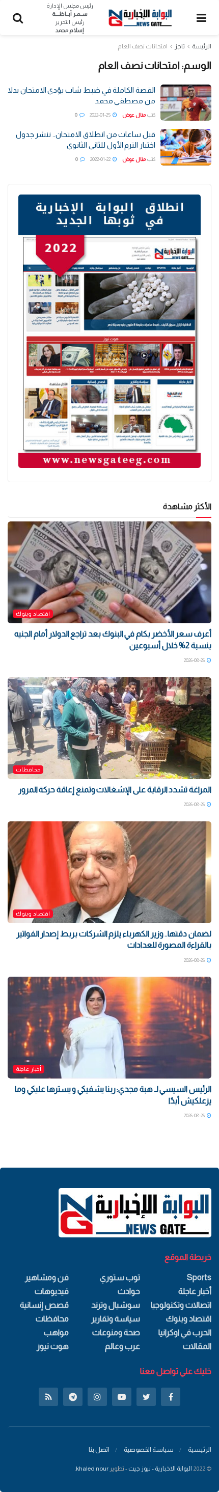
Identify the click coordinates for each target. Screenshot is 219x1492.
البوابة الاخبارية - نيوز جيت (160, 1468)
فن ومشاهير (47, 1277)
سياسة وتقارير (115, 1318)
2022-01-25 (101, 115)
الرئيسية (199, 1449)
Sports (199, 1277)
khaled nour (92, 1468)
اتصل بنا (99, 1449)
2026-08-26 (195, 660)
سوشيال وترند (115, 1305)
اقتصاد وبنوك (33, 614)
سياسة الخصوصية (149, 1449)
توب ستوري (120, 1277)
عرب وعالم (122, 1346)
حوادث (129, 1291)
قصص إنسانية (44, 1305)
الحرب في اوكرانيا (184, 1332)
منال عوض (134, 115)
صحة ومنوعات (116, 1332)
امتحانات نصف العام (143, 46)
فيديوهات (52, 1291)
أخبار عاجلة (28, 1069)
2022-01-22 (101, 159)
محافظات (28, 769)
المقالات (197, 1346)
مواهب (56, 1332)
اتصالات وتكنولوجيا (181, 1305)
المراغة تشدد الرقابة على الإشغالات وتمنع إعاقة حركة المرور (114, 789)
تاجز (180, 46)
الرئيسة (201, 46)
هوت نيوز (53, 1346)
